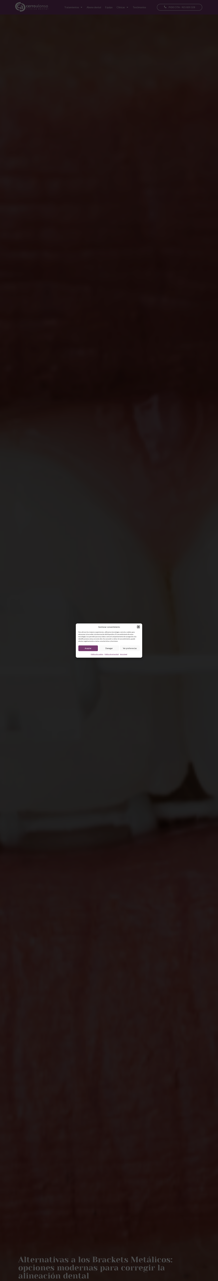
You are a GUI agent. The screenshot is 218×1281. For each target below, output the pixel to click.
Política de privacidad (112, 654)
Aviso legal (123, 654)
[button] (138, 627)
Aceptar (88, 648)
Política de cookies (97, 654)
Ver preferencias (130, 648)
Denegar (109, 648)
